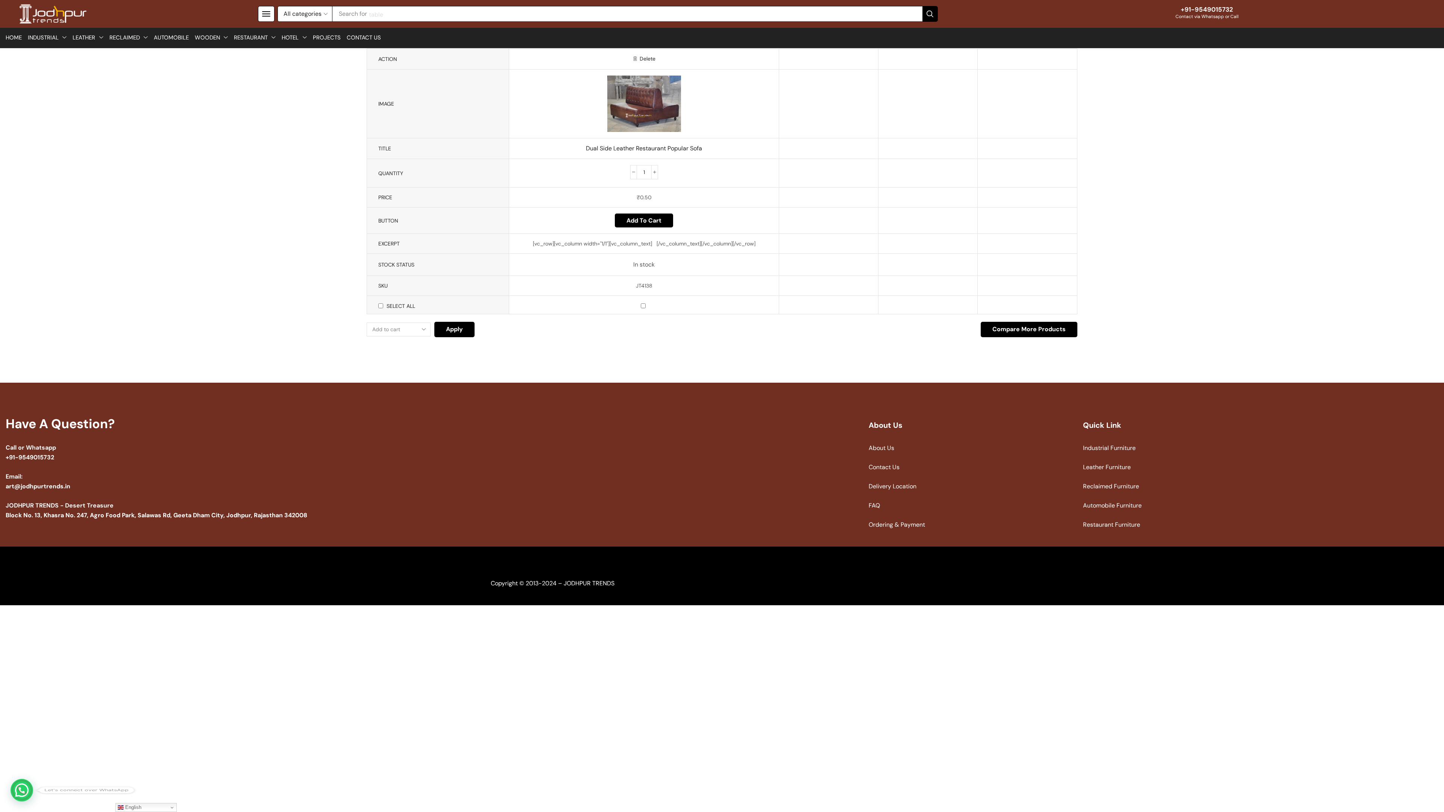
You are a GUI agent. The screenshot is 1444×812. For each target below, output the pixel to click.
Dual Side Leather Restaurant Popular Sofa (644, 148)
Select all (401, 306)
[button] (266, 14)
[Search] (929, 13)
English (132, 807)
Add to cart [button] (643, 220)
